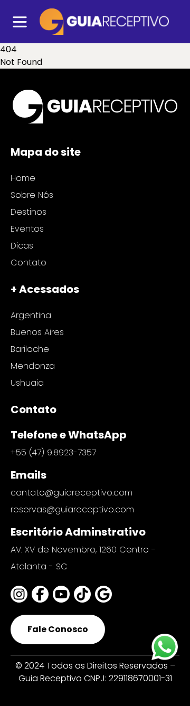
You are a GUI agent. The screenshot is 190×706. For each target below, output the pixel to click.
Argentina (31, 315)
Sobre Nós (32, 195)
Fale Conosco (57, 629)
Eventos (27, 229)
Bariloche (30, 349)
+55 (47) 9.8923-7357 (53, 452)
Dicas (22, 246)
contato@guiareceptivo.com (71, 492)
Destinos (28, 212)
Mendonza (33, 366)
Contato (28, 262)
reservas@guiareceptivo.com (72, 509)
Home (23, 178)
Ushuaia (27, 383)
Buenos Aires (37, 332)
